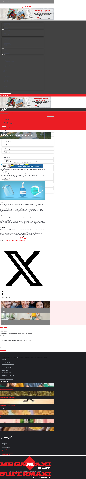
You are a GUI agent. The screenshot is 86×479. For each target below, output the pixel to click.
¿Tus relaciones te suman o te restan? (6, 389)
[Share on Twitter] (23, 290)
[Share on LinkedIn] (2, 291)
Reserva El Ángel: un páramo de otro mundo (7, 397)
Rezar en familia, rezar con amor (5, 416)
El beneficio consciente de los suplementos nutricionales (15, 240)
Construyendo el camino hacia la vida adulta (7, 405)
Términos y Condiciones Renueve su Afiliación (7, 453)
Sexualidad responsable (9, 26)
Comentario (2, 347)
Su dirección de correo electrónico (6, 338)
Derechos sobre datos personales (6, 447)
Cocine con (6, 45)
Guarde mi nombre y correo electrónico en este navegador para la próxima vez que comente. (16, 340)
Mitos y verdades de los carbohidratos (6, 433)
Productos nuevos (7, 30)
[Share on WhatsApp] (2, 293)
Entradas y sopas (7, 38)
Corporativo (6, 51)
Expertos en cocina (7, 46)
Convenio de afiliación (4, 444)
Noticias (3, 48)
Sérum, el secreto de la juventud (5, 424)
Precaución (9, 297)
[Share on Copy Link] (2, 295)
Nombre (1, 335)
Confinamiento (4, 297)
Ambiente (5, 49)
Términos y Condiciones (5, 449)
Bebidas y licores (7, 41)
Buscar (1, 91)
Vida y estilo (4, 29)
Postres (5, 40)
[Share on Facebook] (2, 246)
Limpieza (5, 70)
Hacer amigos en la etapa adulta (7, 309)
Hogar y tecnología (7, 34)
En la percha (6, 28)
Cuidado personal (7, 24)
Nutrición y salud (7, 23)
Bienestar (3, 21)
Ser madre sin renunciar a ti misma (7, 321)
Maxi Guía (3, 54)
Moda (5, 31)
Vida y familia (6, 25)
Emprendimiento (6, 53)
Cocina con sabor (4, 36)
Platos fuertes (6, 39)
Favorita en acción (7, 50)
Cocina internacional (7, 44)
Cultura (5, 33)
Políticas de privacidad (4, 443)
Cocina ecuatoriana (7, 43)
